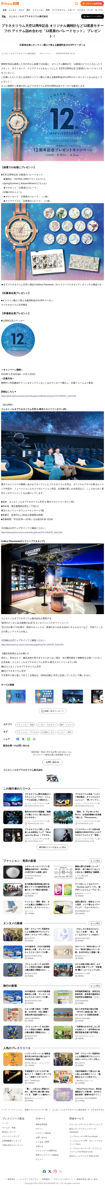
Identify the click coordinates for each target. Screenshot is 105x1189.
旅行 (28, 10)
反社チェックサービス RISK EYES (84, 1156)
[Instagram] (55, 1171)
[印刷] (34, 739)
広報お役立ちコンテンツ (12, 1145)
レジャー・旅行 (65, 732)
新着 (5, 10)
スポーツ (71, 10)
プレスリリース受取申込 (46, 1150)
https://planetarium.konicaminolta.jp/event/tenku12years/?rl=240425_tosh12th (38, 396)
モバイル (99, 10)
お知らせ (39, 1146)
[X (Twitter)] (23, 739)
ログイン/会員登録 (94, 3)
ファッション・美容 (41, 10)
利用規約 (46, 1179)
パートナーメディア (10, 1136)
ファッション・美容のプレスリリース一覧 (29, 1110)
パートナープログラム (28, 1179)
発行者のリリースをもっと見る (52, 847)
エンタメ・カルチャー (46, 725)
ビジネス (81, 10)
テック (90, 10)
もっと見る (95, 861)
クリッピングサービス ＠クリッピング (85, 1124)
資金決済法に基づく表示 (86, 1179)
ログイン (39, 1129)
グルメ (21, 10)
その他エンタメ (48, 732)
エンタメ (12, 10)
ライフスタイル (58, 10)
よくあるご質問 (42, 1142)
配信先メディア (9, 1132)
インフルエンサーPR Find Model (83, 1136)
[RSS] (60, 1171)
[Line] (28, 739)
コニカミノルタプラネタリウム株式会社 (18, 53)
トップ (4, 1110)
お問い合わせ (52, 762)
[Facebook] (17, 739)
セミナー (39, 1159)
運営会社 (11, 1179)
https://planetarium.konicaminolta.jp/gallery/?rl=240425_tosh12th (32, 645)
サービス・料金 (9, 1128)
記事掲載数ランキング (11, 1141)
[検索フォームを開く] (76, 3)
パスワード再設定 (43, 1133)
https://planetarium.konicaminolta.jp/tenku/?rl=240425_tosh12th (31, 532)
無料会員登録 (41, 1124)
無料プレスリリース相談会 (47, 1155)
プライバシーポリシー (63, 1179)
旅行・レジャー (66, 725)
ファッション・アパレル (27, 732)
